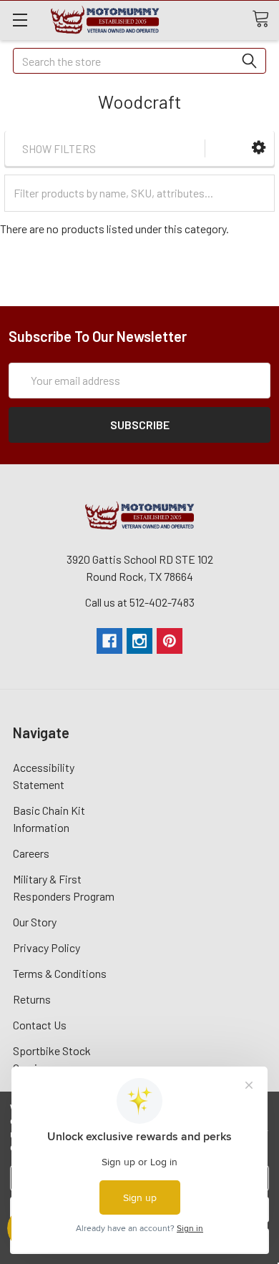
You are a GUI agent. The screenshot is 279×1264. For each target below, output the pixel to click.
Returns (32, 999)
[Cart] (265, 19)
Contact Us (40, 1025)
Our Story (35, 922)
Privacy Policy (46, 947)
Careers (31, 853)
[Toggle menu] (19, 19)
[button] (258, 148)
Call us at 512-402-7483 (140, 602)
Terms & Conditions (60, 973)
